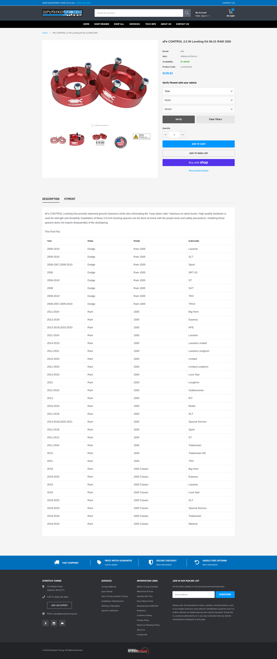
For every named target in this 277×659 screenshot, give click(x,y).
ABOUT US (166, 24)
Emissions (141, 610)
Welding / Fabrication (110, 606)
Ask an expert (59, 605)
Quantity (166, 128)
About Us (141, 630)
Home (45, 33)
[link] (58, 140)
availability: (168, 62)
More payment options (198, 170)
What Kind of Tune (145, 591)
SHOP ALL (119, 24)
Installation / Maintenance (112, 601)
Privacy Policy (143, 620)
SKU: (165, 56)
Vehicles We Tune (145, 596)
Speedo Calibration (109, 610)
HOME (86, 24)
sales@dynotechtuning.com (65, 614)
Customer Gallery (144, 615)
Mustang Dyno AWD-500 (147, 606)
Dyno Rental (106, 591)
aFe (182, 51)
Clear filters (215, 119)
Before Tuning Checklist (147, 587)
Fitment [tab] (69, 199)
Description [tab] (50, 199)
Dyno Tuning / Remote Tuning (114, 596)
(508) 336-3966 (83, 3)
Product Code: (169, 67)
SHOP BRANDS (101, 24)
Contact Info (142, 635)
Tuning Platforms (108, 587)
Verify (179, 119)
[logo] (62, 13)
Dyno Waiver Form (145, 601)
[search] (187, 13)
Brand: (166, 51)
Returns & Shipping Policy (148, 625)
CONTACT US (228, 3)
